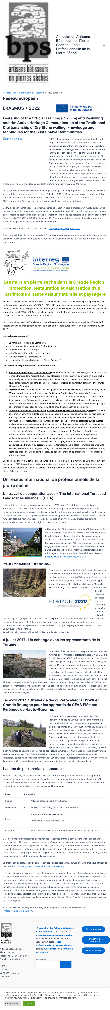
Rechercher (41, 959)
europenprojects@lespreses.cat (64, 228)
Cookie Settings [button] (12, 1003)
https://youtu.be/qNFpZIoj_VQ (18, 911)
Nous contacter (93, 950)
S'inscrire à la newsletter (96, 940)
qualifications (51, 948)
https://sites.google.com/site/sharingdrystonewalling (38, 866)
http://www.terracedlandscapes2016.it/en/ (66, 556)
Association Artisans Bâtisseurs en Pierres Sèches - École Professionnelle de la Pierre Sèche (73, 45)
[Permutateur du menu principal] (104, 45)
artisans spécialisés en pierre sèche (54, 935)
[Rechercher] (65, 964)
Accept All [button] (28, 1003)
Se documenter (93, 929)
